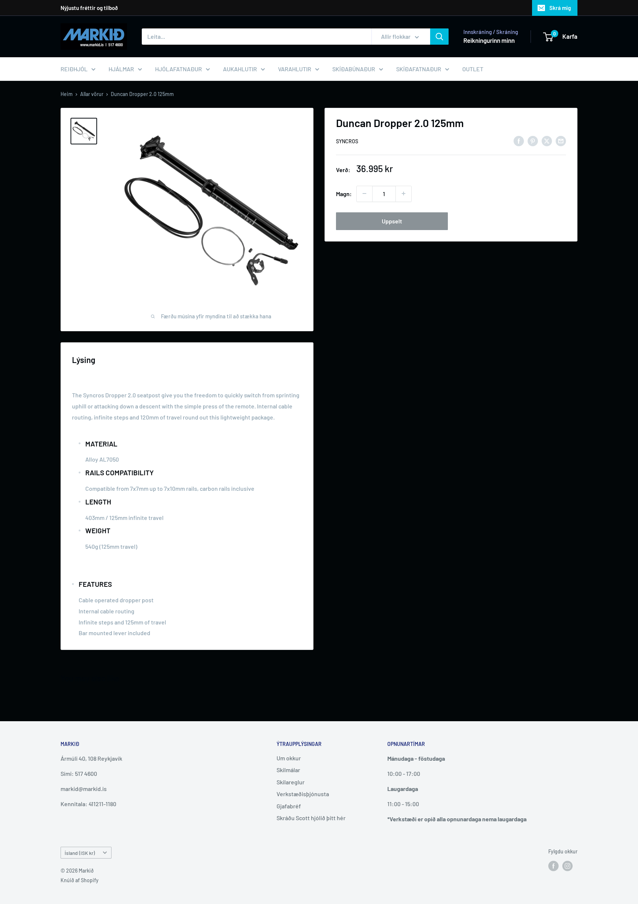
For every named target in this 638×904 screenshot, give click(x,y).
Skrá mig (560, 7)
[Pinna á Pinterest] (533, 140)
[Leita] (439, 36)
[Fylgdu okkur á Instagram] (567, 866)
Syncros (347, 141)
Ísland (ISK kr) (80, 853)
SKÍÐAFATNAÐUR (418, 68)
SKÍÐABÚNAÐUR (353, 68)
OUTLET (472, 68)
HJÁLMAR (121, 68)
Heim (67, 94)
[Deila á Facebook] (519, 140)
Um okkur (289, 757)
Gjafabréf (289, 805)
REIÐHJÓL (74, 68)
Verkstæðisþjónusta (303, 793)
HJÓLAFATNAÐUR (178, 68)
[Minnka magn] (364, 193)
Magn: (344, 193)
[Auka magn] (403, 193)
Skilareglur (291, 781)
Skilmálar (288, 769)
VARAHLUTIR (294, 68)
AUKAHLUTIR (240, 68)
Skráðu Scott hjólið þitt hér (311, 817)
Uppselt (392, 220)
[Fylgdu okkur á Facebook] (553, 866)
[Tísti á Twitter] (547, 140)
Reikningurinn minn (489, 40)
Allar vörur (91, 94)
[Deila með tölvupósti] (561, 140)
